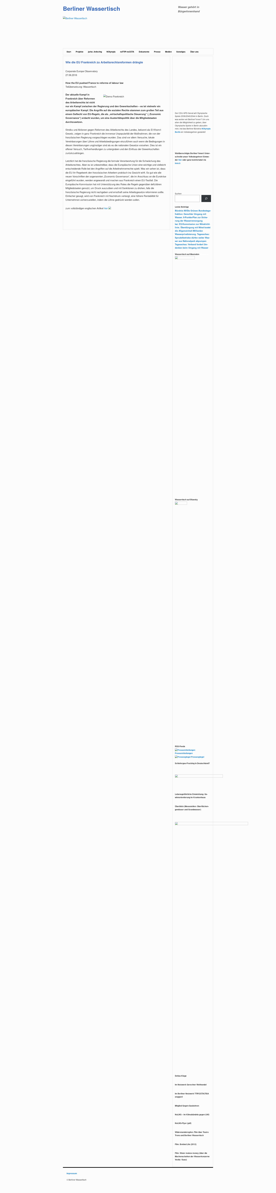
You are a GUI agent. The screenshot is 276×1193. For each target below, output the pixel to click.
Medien (168, 51)
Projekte (79, 51)
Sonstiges (180, 51)
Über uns (194, 51)
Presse (157, 51)
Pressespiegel (197, 756)
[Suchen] (206, 198)
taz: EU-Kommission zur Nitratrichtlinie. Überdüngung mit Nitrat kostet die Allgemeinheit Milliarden (192, 227)
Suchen (178, 193)
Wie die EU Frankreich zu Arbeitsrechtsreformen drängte (104, 62)
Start (69, 51)
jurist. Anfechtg (95, 51)
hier (106, 208)
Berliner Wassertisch (91, 8)
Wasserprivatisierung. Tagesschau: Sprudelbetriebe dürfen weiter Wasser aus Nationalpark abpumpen (192, 237)
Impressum (72, 1173)
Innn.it (177, 163)
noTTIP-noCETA (127, 51)
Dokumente (144, 51)
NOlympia (111, 51)
